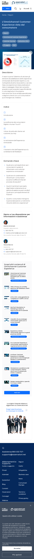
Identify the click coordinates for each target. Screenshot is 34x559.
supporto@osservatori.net (13, 251)
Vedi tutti (17, 392)
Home (4, 15)
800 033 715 (9, 230)
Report (10, 15)
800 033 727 (10, 249)
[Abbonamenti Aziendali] (26, 410)
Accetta (17, 548)
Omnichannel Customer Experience (14, 37)
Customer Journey (9, 41)
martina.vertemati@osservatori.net (16, 233)
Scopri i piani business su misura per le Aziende (14, 410)
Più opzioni (17, 555)
